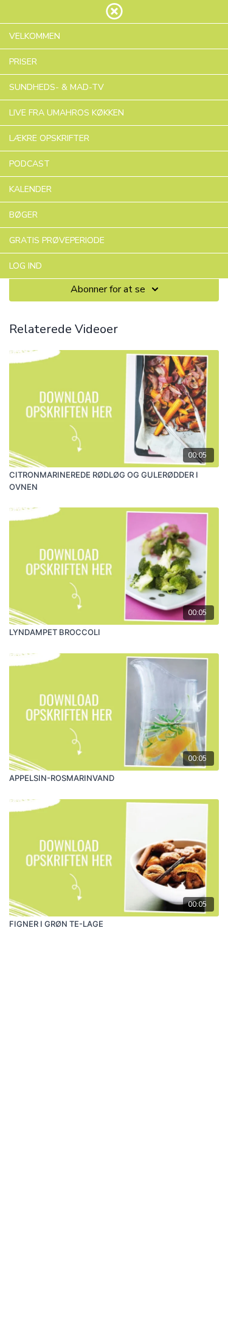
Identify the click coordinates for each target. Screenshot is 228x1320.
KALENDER (30, 189)
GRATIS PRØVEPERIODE (57, 240)
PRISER (23, 61)
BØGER (23, 215)
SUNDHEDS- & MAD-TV (56, 87)
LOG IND (25, 266)
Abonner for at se (108, 289)
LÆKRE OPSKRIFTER (49, 138)
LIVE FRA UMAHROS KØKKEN (66, 113)
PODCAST (29, 164)
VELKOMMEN (34, 36)
